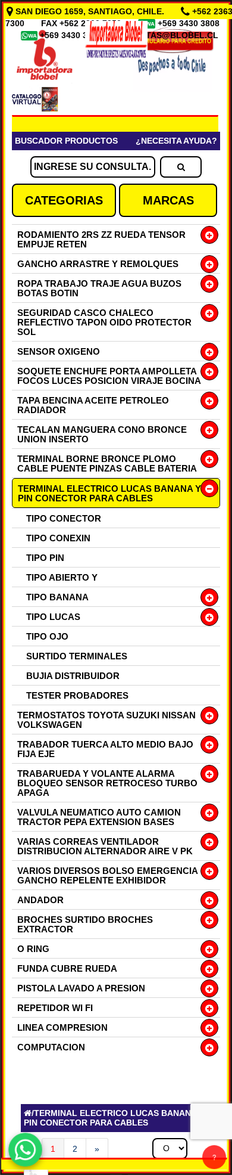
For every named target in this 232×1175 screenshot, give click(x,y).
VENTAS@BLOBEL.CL (173, 35)
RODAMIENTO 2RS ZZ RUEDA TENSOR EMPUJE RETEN (101, 239)
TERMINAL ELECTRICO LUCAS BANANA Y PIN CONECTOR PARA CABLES (109, 493)
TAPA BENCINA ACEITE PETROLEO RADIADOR (93, 405)
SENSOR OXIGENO (58, 351)
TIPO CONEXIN (58, 538)
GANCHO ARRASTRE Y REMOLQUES (97, 264)
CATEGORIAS (64, 200)
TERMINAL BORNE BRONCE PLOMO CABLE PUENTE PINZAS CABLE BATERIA (107, 463)
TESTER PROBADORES (77, 695)
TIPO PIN (45, 558)
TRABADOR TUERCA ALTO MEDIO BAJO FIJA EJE (105, 749)
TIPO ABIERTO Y (62, 577)
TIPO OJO (47, 636)
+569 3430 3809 (72, 35)
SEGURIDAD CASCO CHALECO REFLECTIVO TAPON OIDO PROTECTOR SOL (104, 322)
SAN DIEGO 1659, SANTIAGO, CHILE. (90, 11)
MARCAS (168, 200)
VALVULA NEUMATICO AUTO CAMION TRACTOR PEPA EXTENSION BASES (99, 817)
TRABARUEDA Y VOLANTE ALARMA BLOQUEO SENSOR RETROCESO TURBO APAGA (107, 783)
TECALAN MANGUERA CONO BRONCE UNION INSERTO (102, 434)
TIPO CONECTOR (63, 518)
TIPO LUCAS (53, 617)
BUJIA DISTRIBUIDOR (73, 676)
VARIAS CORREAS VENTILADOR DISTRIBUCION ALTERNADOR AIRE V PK (105, 846)
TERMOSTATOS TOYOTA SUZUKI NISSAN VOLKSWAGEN (106, 720)
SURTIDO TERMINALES (76, 656)
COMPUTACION (51, 1047)
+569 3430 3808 (190, 23)
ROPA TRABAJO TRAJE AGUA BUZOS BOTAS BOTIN (99, 288)
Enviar (47, 989)
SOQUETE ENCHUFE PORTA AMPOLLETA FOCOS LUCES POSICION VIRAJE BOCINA (109, 376)
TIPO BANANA (57, 597)
